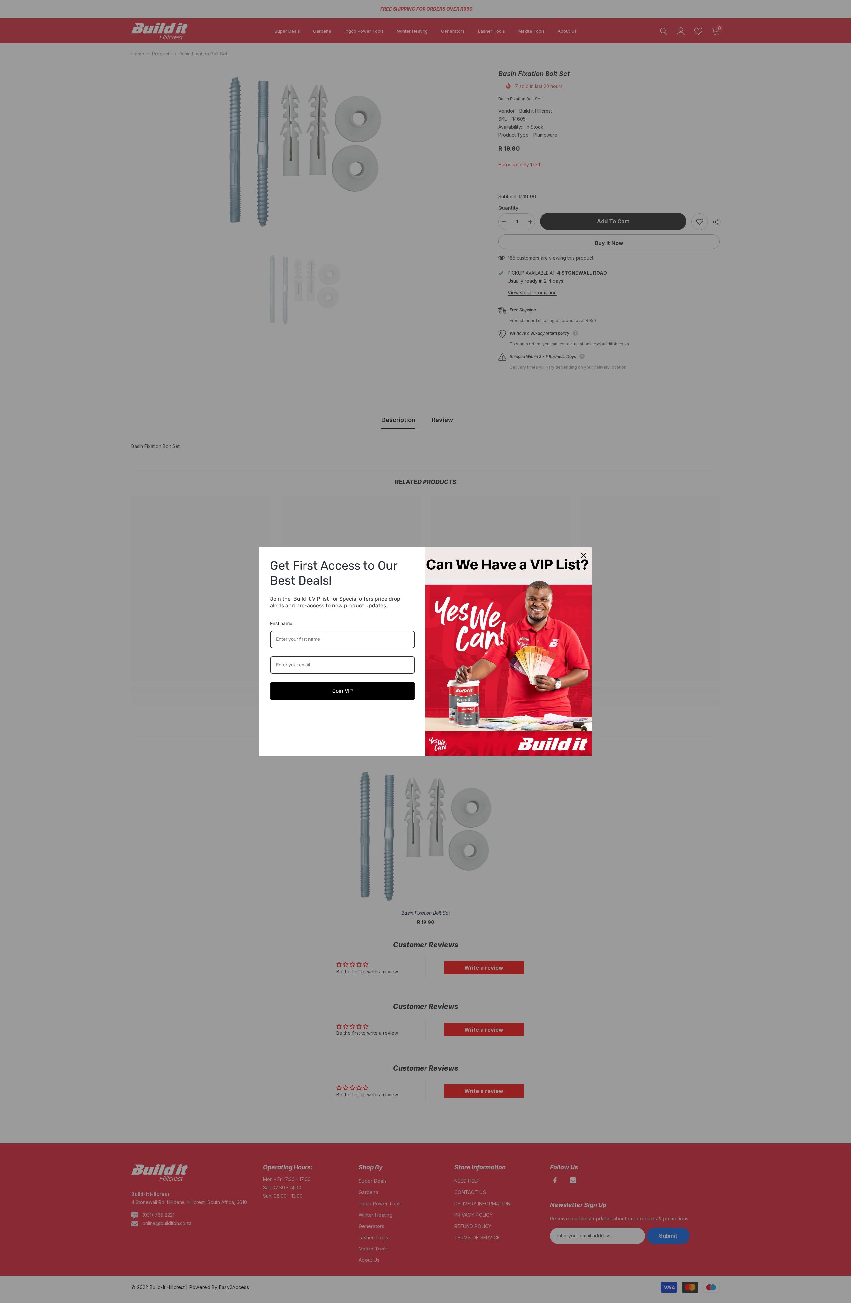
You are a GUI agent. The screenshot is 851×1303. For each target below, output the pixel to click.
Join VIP (342, 691)
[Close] (584, 555)
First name (281, 623)
